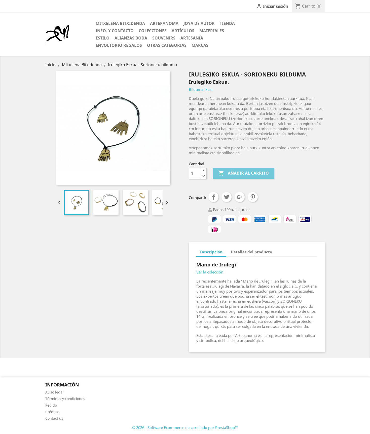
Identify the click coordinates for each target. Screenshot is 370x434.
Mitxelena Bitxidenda (120, 23)
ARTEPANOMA (164, 23)
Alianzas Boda (131, 38)
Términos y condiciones (65, 398)
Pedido (51, 405)
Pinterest (253, 197)
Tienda (227, 23)
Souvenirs (163, 38)
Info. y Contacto (115, 30)
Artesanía (191, 38)
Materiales (211, 30)
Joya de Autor (199, 23)
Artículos (183, 30)
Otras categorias (167, 45)
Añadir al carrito (243, 173)
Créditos (52, 411)
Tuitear (226, 197)
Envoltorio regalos (119, 45)
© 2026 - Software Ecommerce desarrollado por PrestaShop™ (185, 427)
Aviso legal (54, 392)
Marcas (200, 45)
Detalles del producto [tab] (251, 251)
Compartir (213, 197)
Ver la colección (209, 271)
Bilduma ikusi (200, 89)
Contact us (54, 418)
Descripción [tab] (211, 251)
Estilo (102, 38)
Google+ (240, 197)
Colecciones (153, 30)
